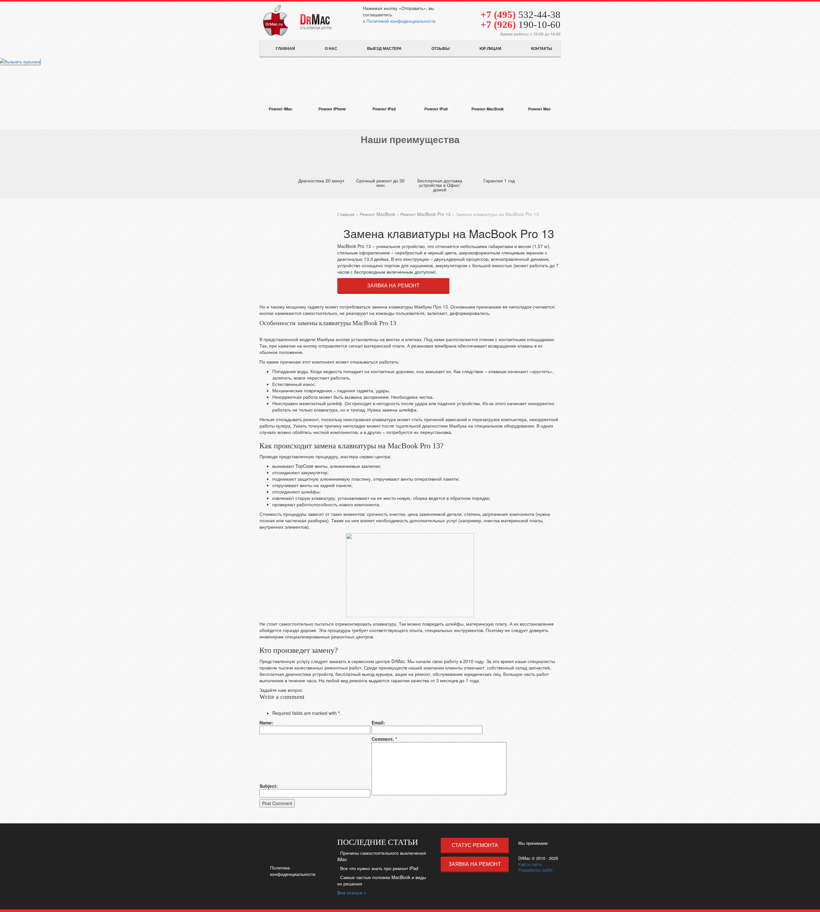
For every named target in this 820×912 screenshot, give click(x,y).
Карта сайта (530, 864)
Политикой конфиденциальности (401, 21)
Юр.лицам (490, 48)
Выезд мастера (384, 48)
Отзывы (440, 48)
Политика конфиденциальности (293, 870)
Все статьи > (351, 892)
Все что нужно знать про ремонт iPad (379, 868)
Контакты (541, 48)
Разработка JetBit (535, 870)
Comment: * (384, 739)
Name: (266, 722)
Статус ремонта (475, 845)
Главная (285, 48)
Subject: (268, 786)
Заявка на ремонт (393, 285)
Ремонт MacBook (377, 214)
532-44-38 (520, 15)
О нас (331, 48)
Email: (378, 722)
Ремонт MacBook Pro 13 (425, 214)
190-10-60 (520, 24)
